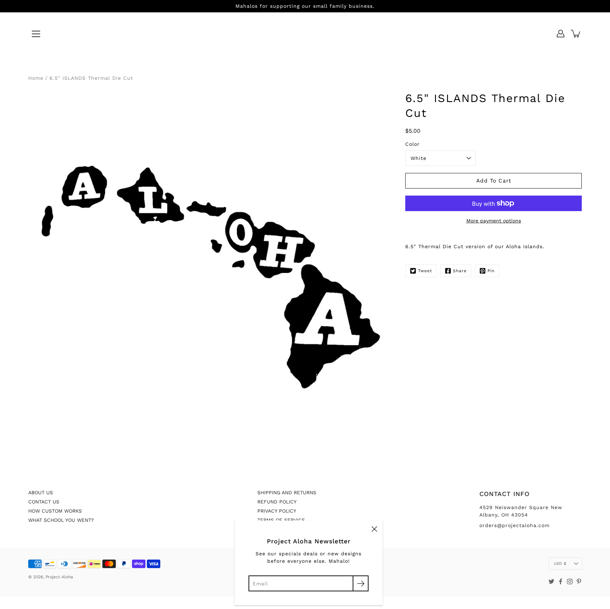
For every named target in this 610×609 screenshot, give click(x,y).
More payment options (493, 220)
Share (460, 270)
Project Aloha (59, 576)
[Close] (374, 528)
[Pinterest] (579, 581)
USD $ (560, 563)
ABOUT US (40, 492)
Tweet (425, 270)
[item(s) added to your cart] (576, 33)
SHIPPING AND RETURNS (286, 492)
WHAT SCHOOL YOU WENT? (61, 520)
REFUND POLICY (277, 501)
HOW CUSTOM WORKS (55, 511)
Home (35, 78)
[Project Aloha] (305, 33)
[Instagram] (570, 581)
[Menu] (36, 33)
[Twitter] (551, 581)
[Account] (560, 33)
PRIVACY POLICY (276, 511)
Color (412, 144)
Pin (491, 270)
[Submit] (361, 583)
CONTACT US (43, 501)
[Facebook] (560, 581)
